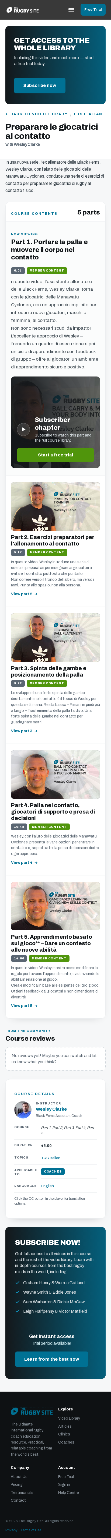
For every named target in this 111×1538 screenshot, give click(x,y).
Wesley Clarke (51, 1109)
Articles (65, 1426)
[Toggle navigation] (71, 10)
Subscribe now (39, 85)
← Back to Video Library (36, 114)
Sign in (64, 1485)
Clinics (64, 1434)
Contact (18, 1500)
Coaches (66, 1442)
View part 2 (21, 594)
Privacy (11, 1530)
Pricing (17, 1485)
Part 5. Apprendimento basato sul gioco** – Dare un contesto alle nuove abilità (51, 943)
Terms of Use (30, 1530)
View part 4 (21, 863)
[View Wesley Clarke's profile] (23, 1109)
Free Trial (93, 10)
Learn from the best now (51, 1359)
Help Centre (68, 1493)
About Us (19, 1477)
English (47, 1186)
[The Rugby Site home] (22, 9)
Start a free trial (55, 455)
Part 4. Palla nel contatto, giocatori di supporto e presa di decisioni (53, 811)
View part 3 (21, 731)
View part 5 (21, 1006)
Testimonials (22, 1493)
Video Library (69, 1418)
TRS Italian (87, 114)
